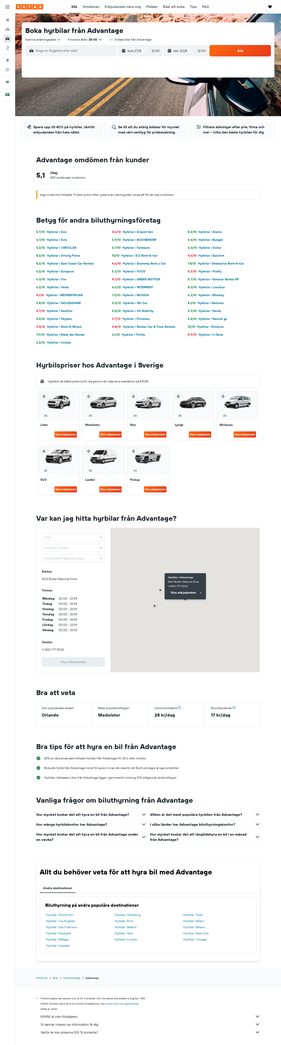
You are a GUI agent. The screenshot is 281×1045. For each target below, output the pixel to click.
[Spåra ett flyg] (7, 69)
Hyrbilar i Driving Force (58, 256)
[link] (73, 662)
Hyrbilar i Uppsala (57, 946)
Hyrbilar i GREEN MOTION (136, 279)
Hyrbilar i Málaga (57, 939)
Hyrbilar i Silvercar (206, 327)
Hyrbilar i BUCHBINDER (134, 240)
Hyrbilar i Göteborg (127, 915)
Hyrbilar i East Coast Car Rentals (65, 263)
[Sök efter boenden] (7, 29)
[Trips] (7, 82)
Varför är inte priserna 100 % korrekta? (69, 1032)
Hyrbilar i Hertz (52, 287)
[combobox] (43, 39)
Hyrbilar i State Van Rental (60, 335)
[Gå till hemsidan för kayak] (29, 6)
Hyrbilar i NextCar (54, 311)
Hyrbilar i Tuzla (192, 915)
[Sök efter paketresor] (7, 47)
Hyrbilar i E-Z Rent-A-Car (135, 256)
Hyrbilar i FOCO (129, 271)
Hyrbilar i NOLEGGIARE (58, 303)
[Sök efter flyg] (7, 20)
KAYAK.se (41, 978)
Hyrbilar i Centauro (131, 248)
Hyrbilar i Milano (194, 927)
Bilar (55, 978)
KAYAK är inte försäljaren (59, 1016)
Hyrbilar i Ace (51, 232)
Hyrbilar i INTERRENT (132, 287)
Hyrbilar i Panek (204, 311)
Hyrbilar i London (126, 939)
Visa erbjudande (65, 434)
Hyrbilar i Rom (124, 921)
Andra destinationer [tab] (57, 888)
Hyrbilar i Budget (205, 240)
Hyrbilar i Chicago (195, 939)
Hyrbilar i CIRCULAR (56, 248)
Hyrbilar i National (206, 303)
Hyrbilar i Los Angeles (60, 921)
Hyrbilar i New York (196, 933)
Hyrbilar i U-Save (205, 335)
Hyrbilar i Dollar (204, 248)
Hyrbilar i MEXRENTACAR (59, 295)
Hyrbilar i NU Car (129, 303)
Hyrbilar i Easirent (206, 256)
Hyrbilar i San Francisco (61, 927)
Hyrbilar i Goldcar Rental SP (213, 279)
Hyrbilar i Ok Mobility (132, 311)
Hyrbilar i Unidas (53, 342)
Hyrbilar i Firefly (205, 271)
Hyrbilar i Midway (206, 295)
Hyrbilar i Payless (54, 319)
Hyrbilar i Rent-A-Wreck (59, 327)
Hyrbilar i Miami (193, 921)
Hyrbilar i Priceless (131, 319)
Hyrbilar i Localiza (206, 287)
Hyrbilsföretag (71, 978)
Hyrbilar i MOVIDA (130, 295)
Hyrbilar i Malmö (126, 927)
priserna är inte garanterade (122, 1003)
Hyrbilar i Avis (51, 240)
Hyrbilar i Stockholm (59, 915)
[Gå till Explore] (7, 60)
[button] (7, 7)
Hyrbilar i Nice (124, 933)
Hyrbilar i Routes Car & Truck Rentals (143, 327)
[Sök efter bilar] (7, 38)
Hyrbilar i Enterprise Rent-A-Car (216, 263)
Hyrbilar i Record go (207, 319)
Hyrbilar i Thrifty (128, 335)
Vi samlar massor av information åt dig (69, 1024)
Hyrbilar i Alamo (205, 232)
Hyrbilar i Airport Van (132, 232)
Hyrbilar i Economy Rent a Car (139, 263)
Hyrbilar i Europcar (55, 271)
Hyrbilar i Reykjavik (58, 933)
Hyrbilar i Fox (51, 279)
